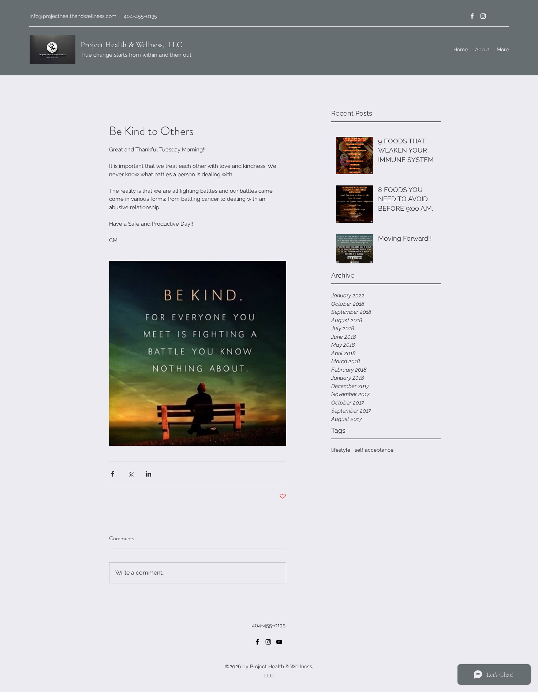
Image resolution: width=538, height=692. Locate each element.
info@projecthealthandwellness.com (73, 16)
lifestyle (340, 450)
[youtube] (279, 642)
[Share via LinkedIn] (148, 473)
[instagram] (483, 16)
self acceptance (374, 450)
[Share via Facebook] (112, 473)
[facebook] (472, 16)
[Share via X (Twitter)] (130, 473)
